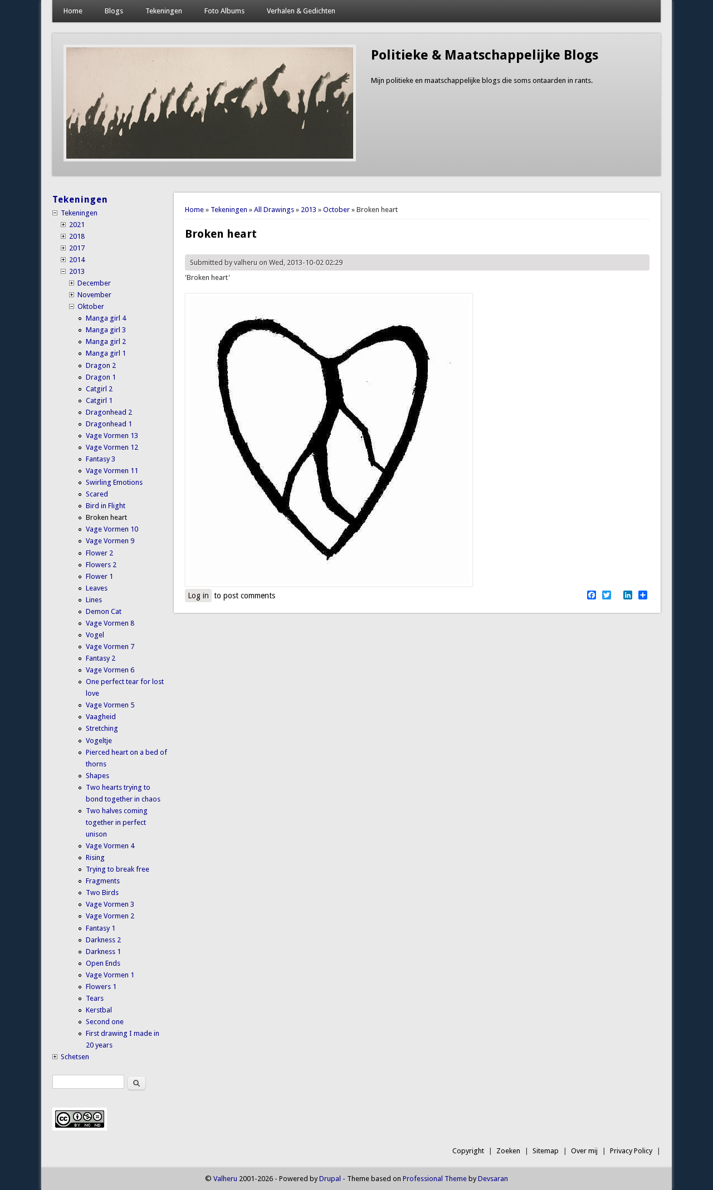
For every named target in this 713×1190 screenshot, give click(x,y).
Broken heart (106, 517)
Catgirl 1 (99, 400)
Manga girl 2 (106, 341)
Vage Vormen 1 (110, 975)
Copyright (468, 1151)
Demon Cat (103, 611)
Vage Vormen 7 (110, 646)
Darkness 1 (103, 951)
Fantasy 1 (100, 928)
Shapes (97, 775)
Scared (97, 494)
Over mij (584, 1151)
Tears (95, 998)
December (94, 283)
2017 (77, 248)
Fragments (103, 881)
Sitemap (546, 1151)
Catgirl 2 (99, 389)
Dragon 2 (101, 365)
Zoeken (508, 1151)
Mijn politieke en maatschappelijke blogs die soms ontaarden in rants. (482, 80)
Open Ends (103, 963)
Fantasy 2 (100, 658)
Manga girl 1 (106, 353)
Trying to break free (117, 869)
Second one (105, 1021)
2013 (308, 209)
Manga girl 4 (106, 318)
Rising (95, 857)
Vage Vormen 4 (110, 846)
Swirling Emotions (114, 482)
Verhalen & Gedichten (301, 11)
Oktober (90, 306)
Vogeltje (99, 740)
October (336, 209)
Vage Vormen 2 (110, 916)
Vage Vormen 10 (112, 529)
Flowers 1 (101, 986)
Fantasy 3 (100, 459)
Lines (94, 600)
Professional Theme (435, 1178)
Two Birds (102, 892)
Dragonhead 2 (109, 412)
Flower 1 (99, 576)
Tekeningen (163, 11)
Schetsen (75, 1057)
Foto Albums (224, 11)
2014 (77, 259)
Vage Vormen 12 (112, 447)
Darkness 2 (103, 940)
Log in (198, 595)
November (94, 295)
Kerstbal (99, 1010)
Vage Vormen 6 (110, 670)
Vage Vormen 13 (112, 435)
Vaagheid (101, 716)
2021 (77, 224)
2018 (77, 236)
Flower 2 (99, 553)
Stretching (102, 728)
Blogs (114, 11)
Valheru (225, 1178)
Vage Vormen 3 (110, 904)
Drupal (330, 1178)
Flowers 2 (101, 564)
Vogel (95, 635)
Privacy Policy (631, 1151)
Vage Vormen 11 (112, 470)
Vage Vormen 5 (110, 705)
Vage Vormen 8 (110, 623)
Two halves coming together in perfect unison (117, 822)
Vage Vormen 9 (110, 541)
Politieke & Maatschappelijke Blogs (484, 55)
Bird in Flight (105, 505)
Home (73, 11)
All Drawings (274, 209)
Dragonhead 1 (109, 424)
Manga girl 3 (106, 330)
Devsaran (493, 1178)
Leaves (97, 588)
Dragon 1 (101, 377)
